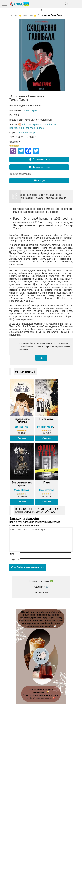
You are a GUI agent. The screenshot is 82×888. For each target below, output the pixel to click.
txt (41, 357)
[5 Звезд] (18, 146)
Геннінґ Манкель (47, 426)
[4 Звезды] (16, 146)
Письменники (41, 592)
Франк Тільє (46, 490)
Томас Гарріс (31, 110)
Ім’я (13, 554)
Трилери (40, 128)
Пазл (46, 482)
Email (14, 560)
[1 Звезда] (10, 146)
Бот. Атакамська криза (22, 484)
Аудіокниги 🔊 (41, 587)
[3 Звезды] (14, 146)
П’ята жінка (46, 419)
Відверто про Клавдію (22, 421)
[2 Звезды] (12, 146)
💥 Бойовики (25, 124)
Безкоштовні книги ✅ (41, 581)
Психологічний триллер (22, 128)
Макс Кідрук (22, 490)
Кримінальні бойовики (45, 124)
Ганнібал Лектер (26, 132)
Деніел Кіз (21, 426)
